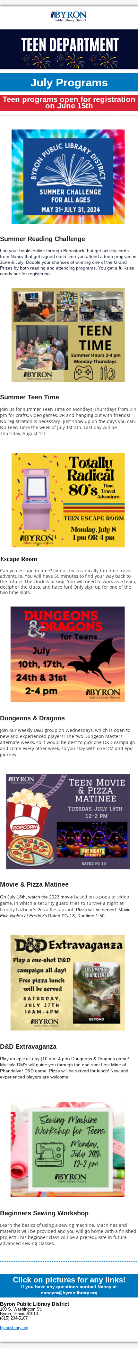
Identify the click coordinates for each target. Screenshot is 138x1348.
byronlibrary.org (14, 1327)
